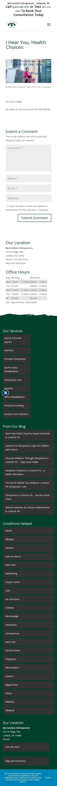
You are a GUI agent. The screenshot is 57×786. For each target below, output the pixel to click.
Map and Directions (16, 263)
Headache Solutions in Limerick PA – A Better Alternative (25, 472)
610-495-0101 (22, 6)
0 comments (46, 87)
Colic (7, 590)
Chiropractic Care (13, 379)
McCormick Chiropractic (16, 87)
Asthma (9, 547)
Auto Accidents (13, 556)
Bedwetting (11, 573)
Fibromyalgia (12, 616)
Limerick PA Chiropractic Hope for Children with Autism (27, 447)
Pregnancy (10, 659)
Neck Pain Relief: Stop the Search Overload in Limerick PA (27, 435)
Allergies (9, 539)
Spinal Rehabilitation (14, 396)
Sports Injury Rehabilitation (11, 369)
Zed (39, 87)
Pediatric (8, 388)
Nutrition (8, 350)
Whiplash (10, 710)
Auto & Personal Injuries (12, 340)
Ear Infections (12, 599)
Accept (48, 777)
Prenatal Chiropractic (15, 358)
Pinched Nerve (12, 650)
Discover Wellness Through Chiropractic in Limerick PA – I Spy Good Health (27, 460)
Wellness (9, 701)
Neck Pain (10, 641)
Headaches (11, 624)
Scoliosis (9, 607)
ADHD (8, 530)
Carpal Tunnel (12, 582)
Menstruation (12, 667)
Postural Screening (13, 405)
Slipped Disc (11, 684)
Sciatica (9, 676)
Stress (8, 693)
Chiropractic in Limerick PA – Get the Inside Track (27, 497)
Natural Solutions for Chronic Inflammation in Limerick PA (27, 509)
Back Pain (10, 564)
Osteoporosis (12, 633)
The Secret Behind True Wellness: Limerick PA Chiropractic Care (27, 484)
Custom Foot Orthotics (16, 414)
